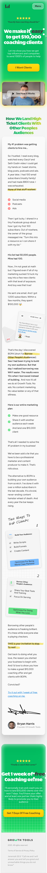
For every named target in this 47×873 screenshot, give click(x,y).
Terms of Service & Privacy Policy (21, 851)
